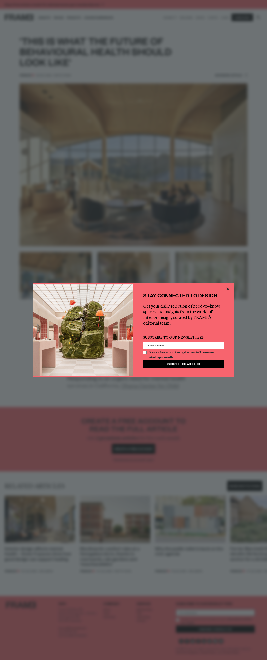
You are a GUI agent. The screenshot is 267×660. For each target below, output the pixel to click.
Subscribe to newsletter (183, 364)
